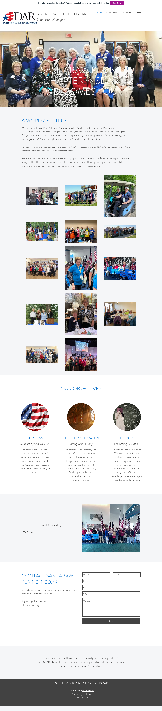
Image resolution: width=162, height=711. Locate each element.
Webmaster (88, 690)
